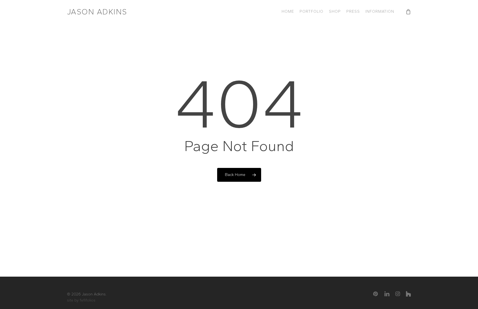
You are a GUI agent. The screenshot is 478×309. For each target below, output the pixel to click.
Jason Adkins (97, 11)
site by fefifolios (81, 300)
